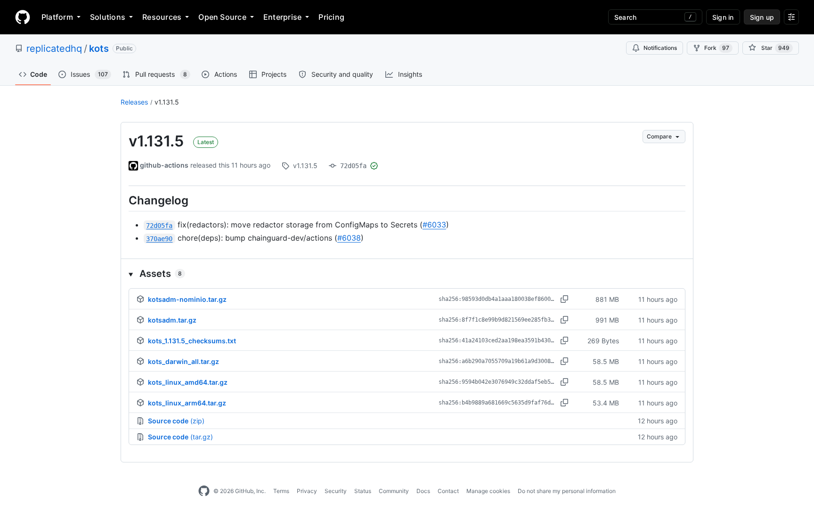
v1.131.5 (167, 102)
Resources (161, 17)
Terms (281, 490)
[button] (407, 274)
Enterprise (282, 17)
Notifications (660, 47)
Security (336, 490)
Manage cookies (488, 490)
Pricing (331, 17)
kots (99, 48)
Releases (134, 102)
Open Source (222, 17)
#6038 (349, 238)
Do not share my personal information (567, 490)
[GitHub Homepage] (204, 491)
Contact (448, 490)
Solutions (107, 17)
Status (362, 490)
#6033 (434, 224)
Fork (716, 47)
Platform (57, 17)
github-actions (164, 165)
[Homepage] (22, 16)
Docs (423, 490)
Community (394, 490)
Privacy (307, 490)
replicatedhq (54, 48)
